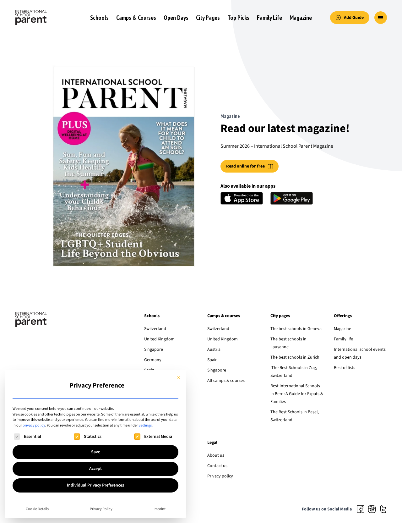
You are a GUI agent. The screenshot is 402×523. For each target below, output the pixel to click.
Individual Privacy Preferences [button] (95, 485)
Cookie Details (37, 509)
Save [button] (95, 452)
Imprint (160, 509)
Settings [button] (145, 425)
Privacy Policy (101, 509)
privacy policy (34, 425)
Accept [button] (95, 468)
